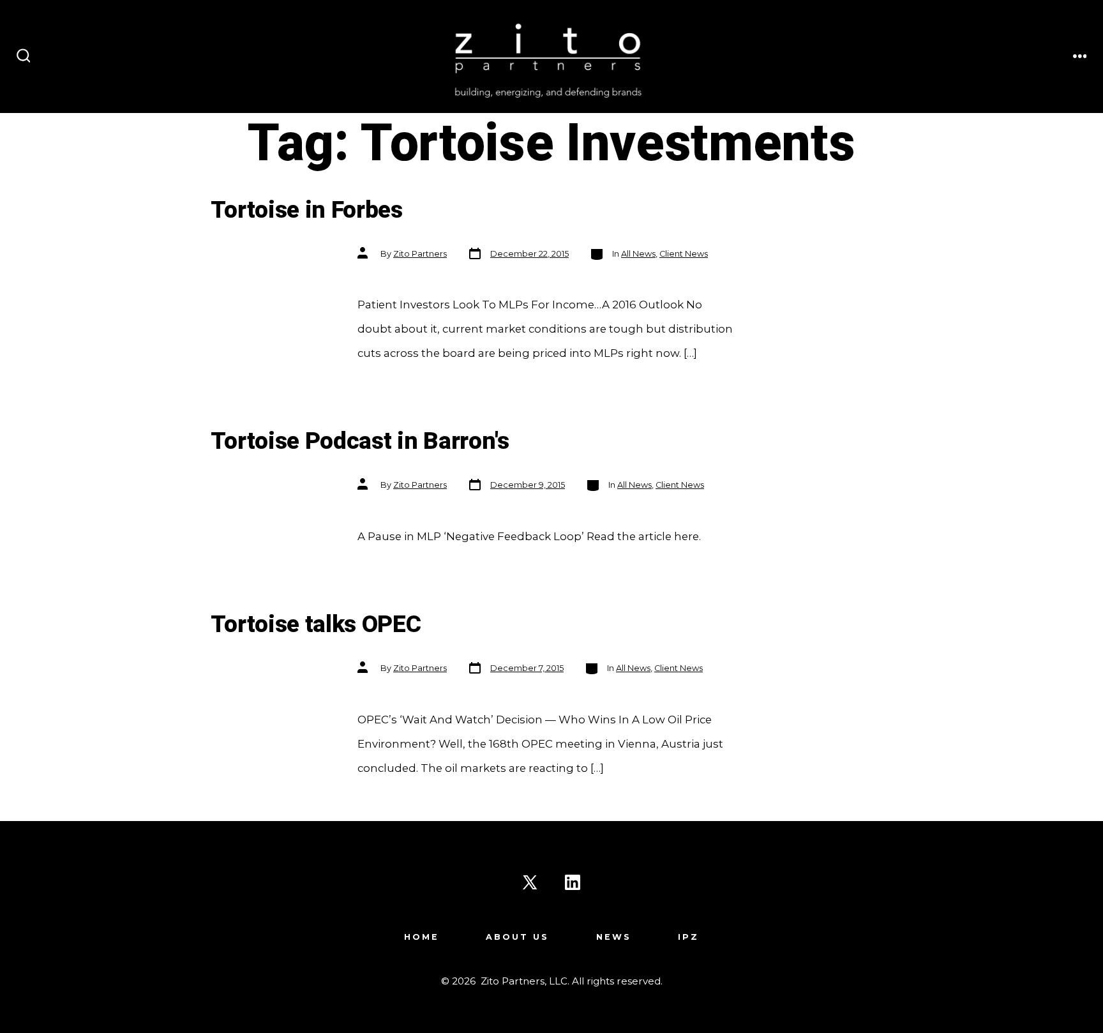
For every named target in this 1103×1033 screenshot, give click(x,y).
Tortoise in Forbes (307, 210)
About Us (517, 937)
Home (421, 937)
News (613, 937)
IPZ (688, 937)
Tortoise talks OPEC (316, 624)
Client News (683, 254)
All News (638, 254)
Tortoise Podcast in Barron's (360, 441)
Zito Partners (420, 254)
